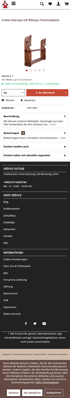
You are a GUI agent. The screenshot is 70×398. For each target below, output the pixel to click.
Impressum (9, 307)
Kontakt (7, 236)
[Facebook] (25, 323)
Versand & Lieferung (15, 279)
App (5, 242)
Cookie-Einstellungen (15, 259)
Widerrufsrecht (12, 313)
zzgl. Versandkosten (22, 79)
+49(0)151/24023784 (15, 182)
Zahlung (8, 286)
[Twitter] (35, 323)
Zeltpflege (9, 222)
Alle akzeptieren (32, 392)
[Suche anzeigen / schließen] (41, 3)
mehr (52, 124)
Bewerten (29, 100)
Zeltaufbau (9, 215)
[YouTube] (44, 323)
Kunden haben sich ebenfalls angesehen (27, 155)
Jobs (5, 273)
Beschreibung (11, 116)
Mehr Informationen (47, 382)
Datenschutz (10, 293)
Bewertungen (11, 133)
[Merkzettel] (50, 3)
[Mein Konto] (58, 3)
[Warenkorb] (66, 3)
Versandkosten (13, 337)
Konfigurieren (53, 392)
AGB (5, 300)
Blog (5, 201)
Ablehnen (13, 392)
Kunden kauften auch (16, 146)
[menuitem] (12, 3)
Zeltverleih (9, 229)
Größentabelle (11, 208)
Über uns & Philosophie (17, 266)
